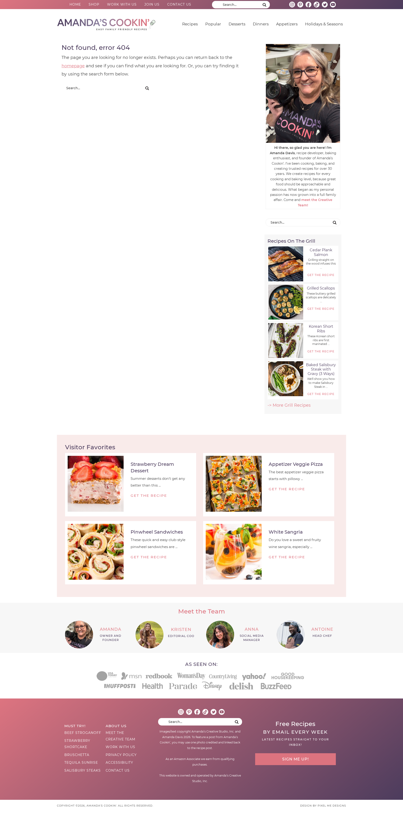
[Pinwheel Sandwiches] (98, 553)
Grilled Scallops (321, 288)
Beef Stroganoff (82, 733)
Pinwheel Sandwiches (157, 532)
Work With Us (122, 4)
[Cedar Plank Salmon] (285, 263)
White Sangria (286, 532)
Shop (94, 4)
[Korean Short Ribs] (285, 340)
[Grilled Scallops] (285, 302)
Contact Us (179, 4)
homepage (73, 65)
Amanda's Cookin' (106, 23)
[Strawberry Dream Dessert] (98, 485)
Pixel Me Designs (332, 805)
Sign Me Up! (295, 759)
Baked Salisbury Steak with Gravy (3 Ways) (321, 369)
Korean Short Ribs (321, 328)
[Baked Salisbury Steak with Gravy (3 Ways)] (285, 378)
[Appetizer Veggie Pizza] (236, 485)
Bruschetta (76, 755)
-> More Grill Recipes (289, 405)
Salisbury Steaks (82, 770)
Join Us (152, 4)
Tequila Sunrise (81, 762)
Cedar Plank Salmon (321, 252)
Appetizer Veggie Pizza (296, 464)
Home (75, 4)
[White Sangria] (236, 553)
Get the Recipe (320, 275)
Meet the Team (201, 611)
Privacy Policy (121, 755)
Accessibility (119, 762)
